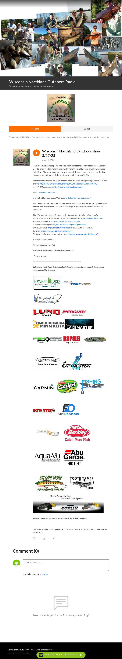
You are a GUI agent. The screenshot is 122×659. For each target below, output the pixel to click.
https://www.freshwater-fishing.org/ (83, 234)
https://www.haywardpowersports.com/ (69, 224)
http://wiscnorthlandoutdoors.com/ (68, 187)
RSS (88, 128)
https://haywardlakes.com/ (79, 198)
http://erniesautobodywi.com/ (60, 227)
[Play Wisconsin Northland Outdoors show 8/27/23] (36, 152)
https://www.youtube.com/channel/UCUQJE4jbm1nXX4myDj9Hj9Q (68, 183)
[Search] (112, 4)
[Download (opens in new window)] (44, 538)
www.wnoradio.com (47, 192)
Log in (45, 573)
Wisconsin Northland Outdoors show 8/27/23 (71, 153)
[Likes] (34, 538)
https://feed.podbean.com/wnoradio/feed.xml (33, 86)
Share (36, 128)
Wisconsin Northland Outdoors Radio (42, 81)
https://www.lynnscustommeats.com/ (56, 231)
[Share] (54, 538)
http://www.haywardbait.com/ (67, 221)
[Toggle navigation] (118, 4)
